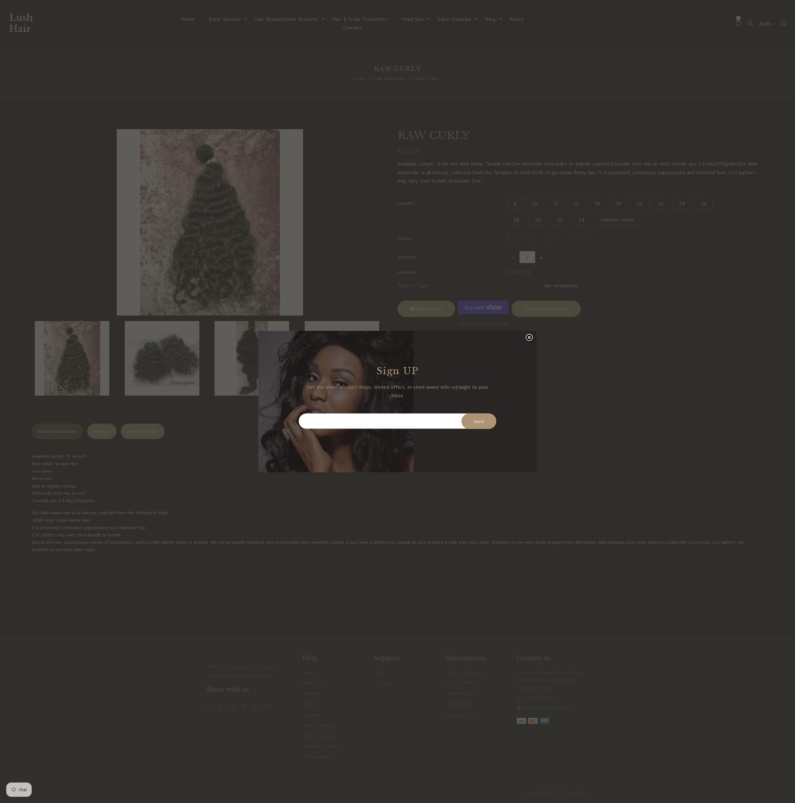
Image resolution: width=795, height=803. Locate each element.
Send (479, 421)
